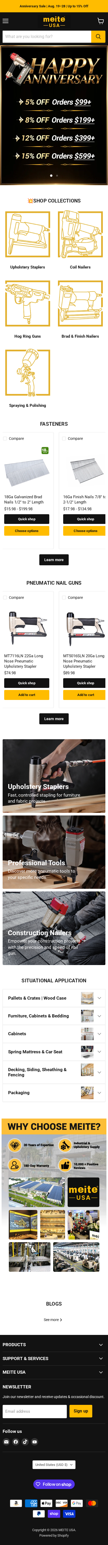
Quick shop (26, 519)
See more (52, 1320)
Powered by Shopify (54, 1535)
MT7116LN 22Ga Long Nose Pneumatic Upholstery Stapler (23, 661)
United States (51, 1465)
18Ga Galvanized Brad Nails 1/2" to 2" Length (24, 500)
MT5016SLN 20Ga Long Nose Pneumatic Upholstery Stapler (83, 661)
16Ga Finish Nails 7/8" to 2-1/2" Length (85, 500)
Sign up (81, 1411)
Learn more (54, 560)
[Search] (98, 37)
